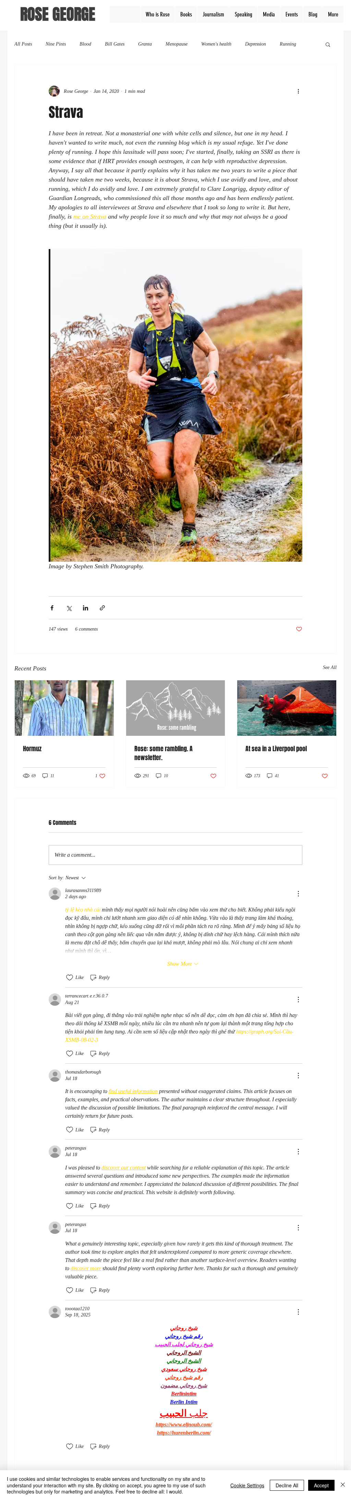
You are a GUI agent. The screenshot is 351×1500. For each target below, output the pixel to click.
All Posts (23, 44)
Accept (321, 1485)
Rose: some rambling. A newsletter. (163, 753)
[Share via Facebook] (52, 608)
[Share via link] (102, 608)
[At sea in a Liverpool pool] (286, 708)
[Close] (343, 1485)
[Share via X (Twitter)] (68, 608)
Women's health (216, 44)
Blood (85, 44)
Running (288, 44)
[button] (328, 44)
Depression (255, 44)
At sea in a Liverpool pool (276, 748)
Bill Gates (114, 44)
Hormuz (32, 748)
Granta (145, 44)
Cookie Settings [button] (247, 1485)
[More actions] (298, 91)
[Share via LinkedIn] (85, 608)
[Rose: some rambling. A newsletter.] (175, 708)
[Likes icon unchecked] (69, 978)
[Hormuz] (64, 708)
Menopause (176, 44)
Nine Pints (56, 44)
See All (330, 667)
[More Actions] (298, 894)
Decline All (287, 1485)
